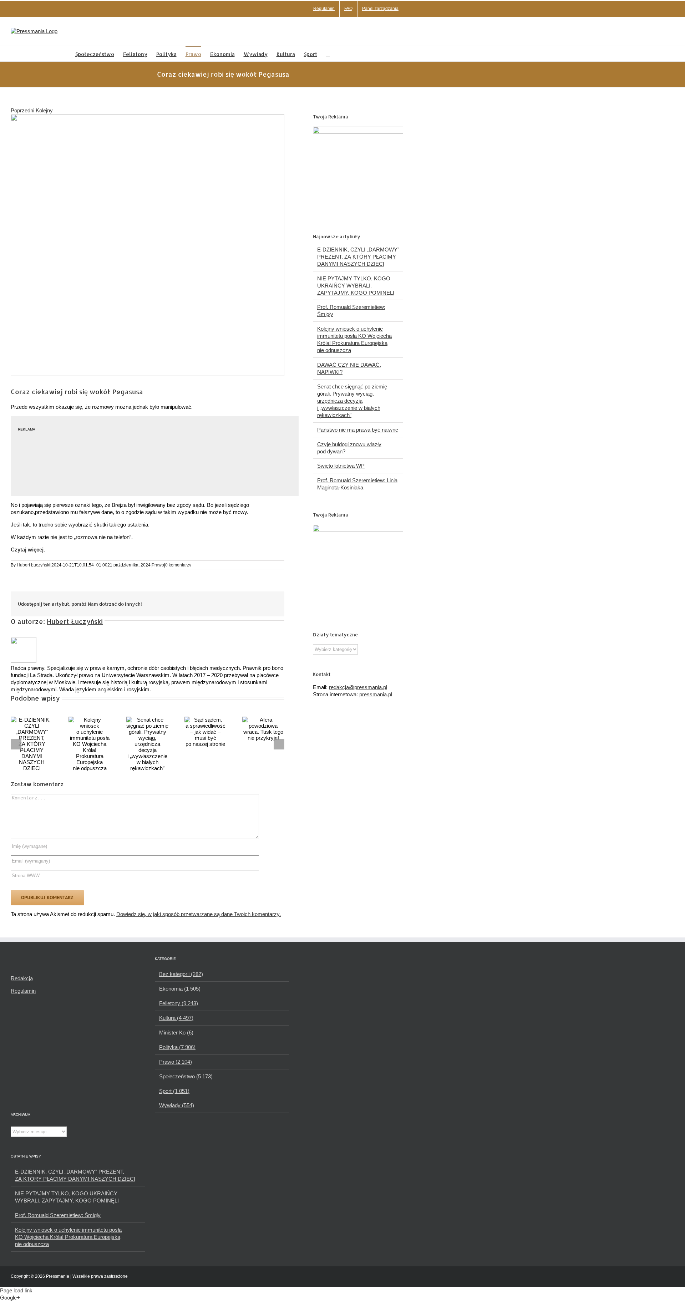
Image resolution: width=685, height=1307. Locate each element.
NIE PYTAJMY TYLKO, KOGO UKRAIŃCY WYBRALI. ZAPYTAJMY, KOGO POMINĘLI (355, 285)
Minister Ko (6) (176, 1032)
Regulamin (23, 991)
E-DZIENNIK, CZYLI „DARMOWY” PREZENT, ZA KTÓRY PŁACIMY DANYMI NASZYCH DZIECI (358, 256)
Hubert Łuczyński (33, 565)
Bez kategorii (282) (181, 974)
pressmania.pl (375, 694)
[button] (328, 53)
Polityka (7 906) (177, 1047)
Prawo (158, 565)
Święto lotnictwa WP (341, 466)
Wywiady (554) (176, 1105)
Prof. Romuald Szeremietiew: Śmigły (58, 1215)
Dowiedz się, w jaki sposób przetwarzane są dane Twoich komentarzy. (198, 914)
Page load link (16, 1290)
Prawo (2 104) (175, 1062)
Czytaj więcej (27, 549)
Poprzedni (22, 110)
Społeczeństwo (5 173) (186, 1076)
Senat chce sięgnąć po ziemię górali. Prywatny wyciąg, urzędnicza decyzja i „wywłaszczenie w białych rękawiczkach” (352, 400)
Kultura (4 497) (176, 1018)
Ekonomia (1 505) (180, 989)
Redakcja (22, 978)
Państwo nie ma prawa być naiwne (357, 430)
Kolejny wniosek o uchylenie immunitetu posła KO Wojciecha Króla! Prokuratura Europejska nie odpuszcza (68, 1237)
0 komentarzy (178, 565)
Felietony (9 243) (178, 1003)
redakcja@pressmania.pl (358, 687)
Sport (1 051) (174, 1091)
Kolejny (44, 110)
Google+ (10, 1298)
